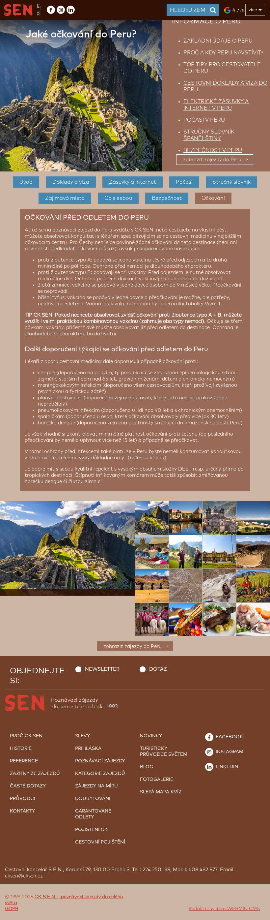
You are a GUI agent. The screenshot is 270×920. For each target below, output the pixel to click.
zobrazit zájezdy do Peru (212, 159)
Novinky (151, 736)
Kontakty (22, 811)
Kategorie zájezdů (100, 773)
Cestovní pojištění (100, 842)
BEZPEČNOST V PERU (212, 150)
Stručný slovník (231, 182)
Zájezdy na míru (96, 786)
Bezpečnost (167, 198)
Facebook (228, 737)
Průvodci (22, 798)
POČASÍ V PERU (204, 120)
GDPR (11, 908)
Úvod (26, 182)
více (253, 9)
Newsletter (102, 669)
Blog (146, 767)
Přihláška (88, 748)
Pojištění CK (91, 829)
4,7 (238, 10)
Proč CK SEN (26, 736)
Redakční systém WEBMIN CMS (224, 908)
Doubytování (92, 798)
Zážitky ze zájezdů (35, 773)
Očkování (213, 198)
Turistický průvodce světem (163, 751)
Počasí (184, 182)
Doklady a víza (70, 182)
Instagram (228, 752)
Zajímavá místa (65, 198)
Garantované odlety (93, 814)
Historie (21, 748)
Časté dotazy (28, 786)
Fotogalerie (156, 779)
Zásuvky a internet (132, 182)
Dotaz (158, 669)
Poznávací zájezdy (100, 761)
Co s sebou (118, 198)
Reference (24, 761)
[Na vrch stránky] (258, 913)
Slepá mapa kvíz (160, 792)
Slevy (82, 736)
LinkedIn (226, 766)
